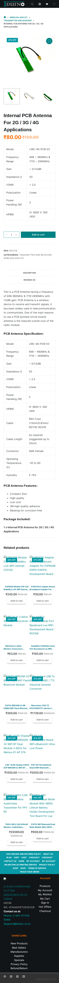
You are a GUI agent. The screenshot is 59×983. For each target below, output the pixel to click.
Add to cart (38, 234)
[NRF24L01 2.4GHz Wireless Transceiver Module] (17, 628)
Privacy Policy (47, 865)
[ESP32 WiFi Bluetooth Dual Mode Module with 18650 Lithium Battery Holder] (43, 806)
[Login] (40, 4)
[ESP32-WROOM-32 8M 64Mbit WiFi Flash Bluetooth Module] (17, 687)
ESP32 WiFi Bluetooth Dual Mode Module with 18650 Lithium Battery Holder (42, 827)
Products (45, 886)
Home (21, 861)
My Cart (45, 898)
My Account (45, 890)
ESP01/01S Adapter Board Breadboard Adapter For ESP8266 (42, 589)
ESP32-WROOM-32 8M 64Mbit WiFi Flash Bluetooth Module (16, 708)
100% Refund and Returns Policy (23, 854)
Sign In (45, 902)
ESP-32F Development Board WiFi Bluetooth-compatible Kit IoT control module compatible (41, 769)
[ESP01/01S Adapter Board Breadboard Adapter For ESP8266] (43, 568)
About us (48, 854)
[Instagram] (17, 976)
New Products (19, 943)
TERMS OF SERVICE (37, 868)
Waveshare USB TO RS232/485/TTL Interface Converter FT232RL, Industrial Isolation (41, 709)
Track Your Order (29, 872)
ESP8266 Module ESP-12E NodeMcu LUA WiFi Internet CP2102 (16, 589)
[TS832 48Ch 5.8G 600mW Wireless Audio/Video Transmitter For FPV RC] (17, 806)
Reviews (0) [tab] (29, 280)
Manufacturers (19, 951)
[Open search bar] (32, 4)
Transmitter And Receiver (35, 255)
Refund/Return (19, 968)
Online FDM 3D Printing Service (20, 865)
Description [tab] (29, 273)
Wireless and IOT (14, 258)
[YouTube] (23, 976)
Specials (19, 960)
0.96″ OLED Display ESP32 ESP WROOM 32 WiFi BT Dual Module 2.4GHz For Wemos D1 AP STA (16, 769)
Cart (16, 857)
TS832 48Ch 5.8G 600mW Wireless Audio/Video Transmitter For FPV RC (16, 827)
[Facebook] (5, 976)
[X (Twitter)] (11, 976)
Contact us (10, 861)
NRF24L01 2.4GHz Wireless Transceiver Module (13, 649)
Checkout (34, 857)
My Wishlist (45, 894)
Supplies (19, 955)
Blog (9, 857)
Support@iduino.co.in (17, 923)
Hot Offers (45, 906)
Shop (15, 868)
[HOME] (5, 17)
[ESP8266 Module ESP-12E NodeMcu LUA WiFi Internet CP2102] (17, 568)
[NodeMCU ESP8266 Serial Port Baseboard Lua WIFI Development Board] (43, 628)
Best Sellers (19, 947)
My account (33, 861)
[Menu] (54, 4)
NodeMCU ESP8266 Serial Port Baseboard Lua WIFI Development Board (42, 649)
